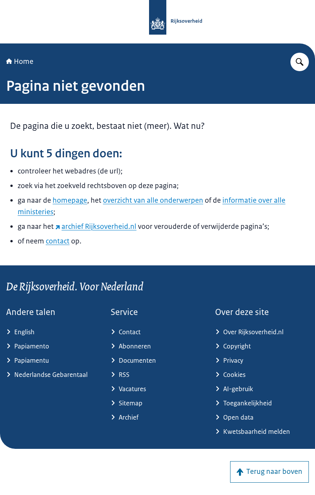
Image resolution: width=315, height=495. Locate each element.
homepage (70, 200)
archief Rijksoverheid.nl (98, 226)
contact (58, 241)
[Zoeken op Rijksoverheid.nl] (299, 62)
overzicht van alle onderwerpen (153, 200)
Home (23, 61)
